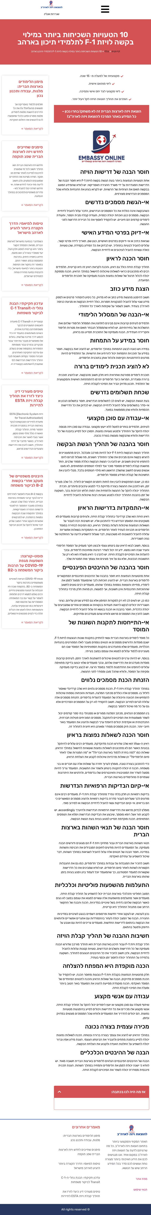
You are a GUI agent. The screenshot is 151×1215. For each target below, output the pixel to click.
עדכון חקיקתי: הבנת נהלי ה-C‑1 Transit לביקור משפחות (26, 308)
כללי (106, 51)
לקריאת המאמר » (32, 128)
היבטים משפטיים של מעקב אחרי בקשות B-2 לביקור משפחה (26, 481)
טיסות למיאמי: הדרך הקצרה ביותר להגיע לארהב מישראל (26, 228)
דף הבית (116, 51)
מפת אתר (141, 1179)
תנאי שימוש (140, 1189)
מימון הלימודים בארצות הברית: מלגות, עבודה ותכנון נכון (26, 88)
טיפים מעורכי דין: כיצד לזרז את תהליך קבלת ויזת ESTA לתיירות (26, 398)
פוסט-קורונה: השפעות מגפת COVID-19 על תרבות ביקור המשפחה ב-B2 (25, 563)
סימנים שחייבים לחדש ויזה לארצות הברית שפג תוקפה (27, 152)
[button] (59, 1092)
